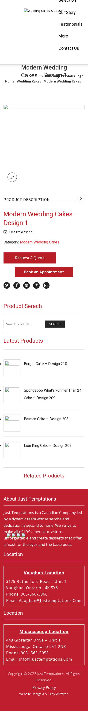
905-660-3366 (34, 594)
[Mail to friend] (46, 285)
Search (55, 324)
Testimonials (70, 24)
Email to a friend (20, 232)
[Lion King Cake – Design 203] (12, 449)
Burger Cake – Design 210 (45, 364)
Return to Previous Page (64, 76)
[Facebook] (16, 285)
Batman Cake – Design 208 (46, 419)
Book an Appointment (44, 272)
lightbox (12, 177)
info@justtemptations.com (45, 659)
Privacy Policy (44, 687)
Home (9, 81)
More (63, 35)
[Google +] (36, 285)
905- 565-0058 (35, 652)
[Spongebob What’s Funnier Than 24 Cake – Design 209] (12, 394)
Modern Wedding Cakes (62, 81)
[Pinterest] (26, 285)
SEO (48, 694)
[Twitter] (7, 285)
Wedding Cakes (29, 81)
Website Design (30, 694)
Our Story (67, 12)
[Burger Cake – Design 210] (12, 367)
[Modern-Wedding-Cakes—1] (44, 145)
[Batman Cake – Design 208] (12, 423)
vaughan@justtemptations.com (50, 600)
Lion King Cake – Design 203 (48, 445)
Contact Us (68, 48)
